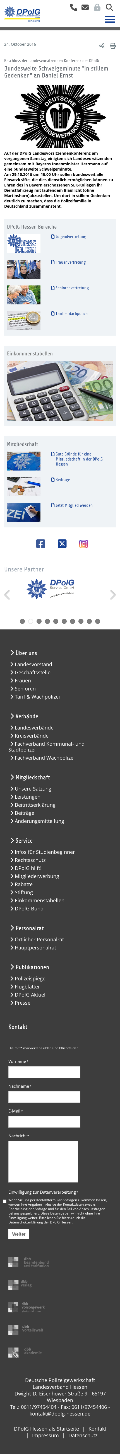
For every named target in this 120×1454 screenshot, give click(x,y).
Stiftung (24, 892)
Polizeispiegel (31, 979)
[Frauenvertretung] (23, 269)
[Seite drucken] (112, 45)
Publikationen (32, 967)
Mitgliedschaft (33, 777)
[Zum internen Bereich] (96, 9)
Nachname (20, 1086)
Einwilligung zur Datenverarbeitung (43, 1192)
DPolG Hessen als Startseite (46, 1428)
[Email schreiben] (83, 9)
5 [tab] (55, 621)
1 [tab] (22, 621)
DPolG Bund (29, 909)
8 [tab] (80, 621)
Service (24, 841)
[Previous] (7, 594)
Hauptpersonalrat (35, 948)
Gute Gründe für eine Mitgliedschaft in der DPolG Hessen (78, 459)
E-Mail (15, 1111)
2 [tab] (30, 621)
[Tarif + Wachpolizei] (23, 320)
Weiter (19, 1234)
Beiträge (62, 479)
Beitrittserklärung (35, 805)
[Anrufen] (71, 9)
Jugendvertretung (70, 236)
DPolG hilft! (28, 868)
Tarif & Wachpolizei (37, 697)
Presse (22, 1003)
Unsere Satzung (33, 789)
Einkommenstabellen (39, 900)
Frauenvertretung (70, 262)
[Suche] (107, 9)
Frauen (23, 681)
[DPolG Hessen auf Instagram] (81, 544)
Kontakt (97, 1428)
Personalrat (30, 928)
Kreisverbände (32, 736)
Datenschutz (82, 1435)
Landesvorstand (33, 664)
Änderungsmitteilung (39, 821)
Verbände (27, 716)
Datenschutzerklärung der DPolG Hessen (40, 1222)
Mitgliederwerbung (37, 876)
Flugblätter (27, 987)
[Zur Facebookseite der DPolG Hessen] (38, 544)
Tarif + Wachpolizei (71, 313)
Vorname (18, 1061)
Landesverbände (34, 728)
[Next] (112, 594)
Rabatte (24, 884)
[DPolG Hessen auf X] (60, 544)
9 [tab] (89, 621)
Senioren (25, 689)
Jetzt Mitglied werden (73, 505)
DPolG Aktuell (31, 995)
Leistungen (27, 797)
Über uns (26, 653)
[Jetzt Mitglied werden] (23, 512)
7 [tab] (72, 621)
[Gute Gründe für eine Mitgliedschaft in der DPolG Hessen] (23, 461)
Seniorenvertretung (71, 287)
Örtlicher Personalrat (39, 939)
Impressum (45, 1435)
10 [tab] (97, 621)
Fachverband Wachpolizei (45, 758)
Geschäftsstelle (33, 672)
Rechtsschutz (30, 860)
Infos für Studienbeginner (45, 852)
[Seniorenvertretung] (23, 295)
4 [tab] (47, 621)
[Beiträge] (23, 486)
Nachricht (18, 1135)
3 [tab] (39, 621)
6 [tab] (64, 621)
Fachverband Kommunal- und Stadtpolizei (46, 747)
